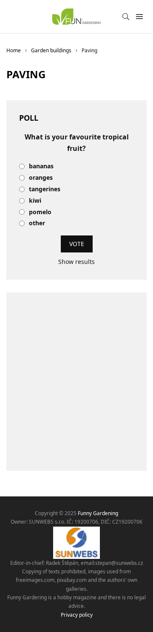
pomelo (40, 212)
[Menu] (139, 16)
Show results (76, 262)
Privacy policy (77, 614)
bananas (41, 166)
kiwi (35, 200)
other (37, 223)
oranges (41, 177)
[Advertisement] (76, 381)
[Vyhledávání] (126, 16)
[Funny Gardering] (76, 17)
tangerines (44, 189)
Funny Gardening (98, 513)
